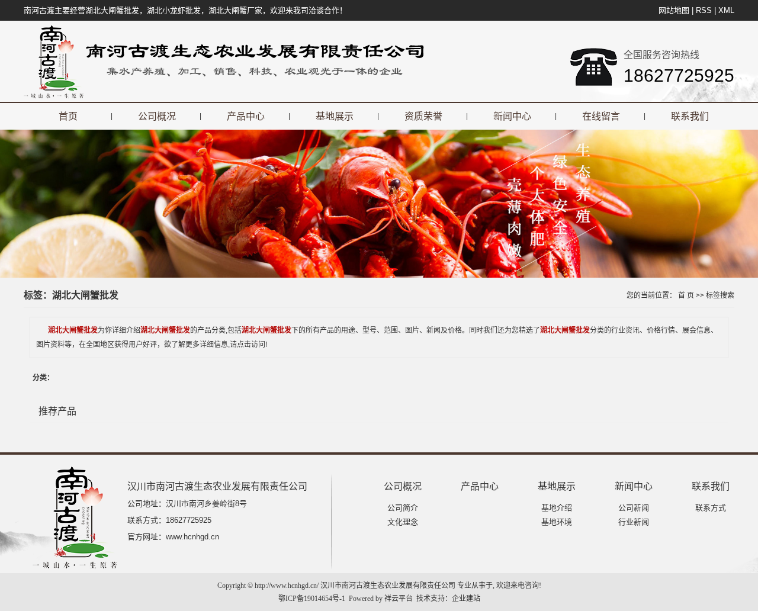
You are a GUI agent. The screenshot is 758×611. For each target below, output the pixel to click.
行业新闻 (633, 521)
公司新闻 (633, 507)
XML (726, 10)
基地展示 (335, 116)
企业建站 (466, 598)
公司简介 (402, 507)
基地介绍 (556, 507)
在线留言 (601, 116)
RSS (704, 10)
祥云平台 (398, 598)
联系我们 (690, 116)
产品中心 (246, 116)
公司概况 (157, 116)
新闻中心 (512, 116)
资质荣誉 (423, 116)
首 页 (686, 295)
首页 (68, 116)
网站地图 (674, 10)
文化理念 (402, 521)
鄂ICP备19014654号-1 (311, 598)
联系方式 (710, 507)
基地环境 (556, 521)
